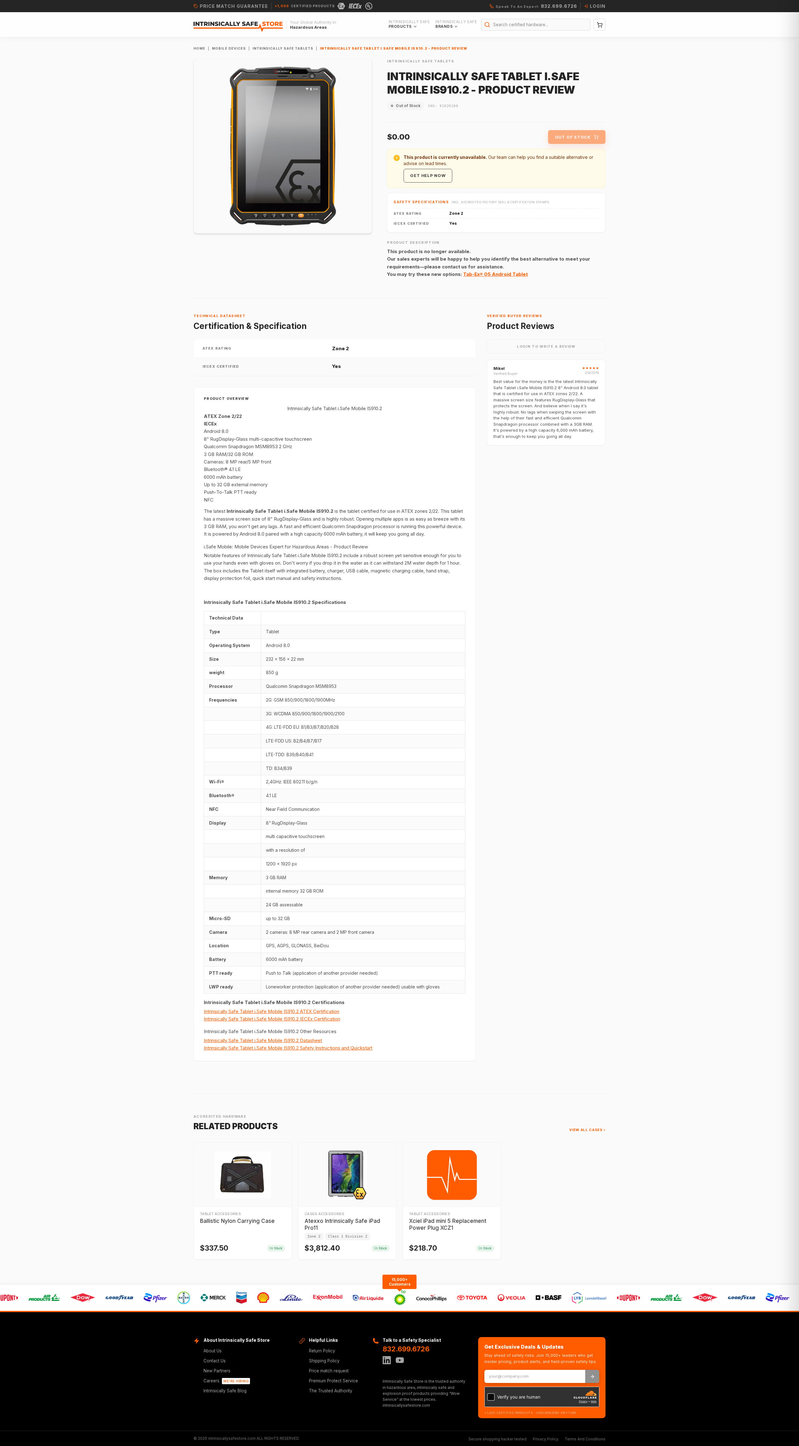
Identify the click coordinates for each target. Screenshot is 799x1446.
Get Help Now (427, 175)
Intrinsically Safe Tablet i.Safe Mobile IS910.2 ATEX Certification (271, 1011)
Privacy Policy (545, 1439)
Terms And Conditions (585, 1439)
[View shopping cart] (599, 25)
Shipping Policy (324, 1360)
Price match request (329, 1370)
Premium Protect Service (333, 1380)
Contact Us (214, 1360)
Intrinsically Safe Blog (225, 1390)
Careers (226, 1380)
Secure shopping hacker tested (497, 1439)
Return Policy (322, 1350)
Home (199, 49)
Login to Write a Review (546, 346)
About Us (212, 1350)
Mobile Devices (229, 49)
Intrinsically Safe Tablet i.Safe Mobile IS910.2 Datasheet (263, 1040)
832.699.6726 (406, 1349)
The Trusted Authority (330, 1390)
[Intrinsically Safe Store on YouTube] (400, 1360)
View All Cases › (587, 1130)
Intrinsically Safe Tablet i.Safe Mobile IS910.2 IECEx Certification (272, 1019)
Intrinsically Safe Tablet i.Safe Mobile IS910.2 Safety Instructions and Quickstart (288, 1048)
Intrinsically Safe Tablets (282, 49)
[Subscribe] (592, 1376)
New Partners (216, 1370)
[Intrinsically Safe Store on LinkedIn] (387, 1360)
